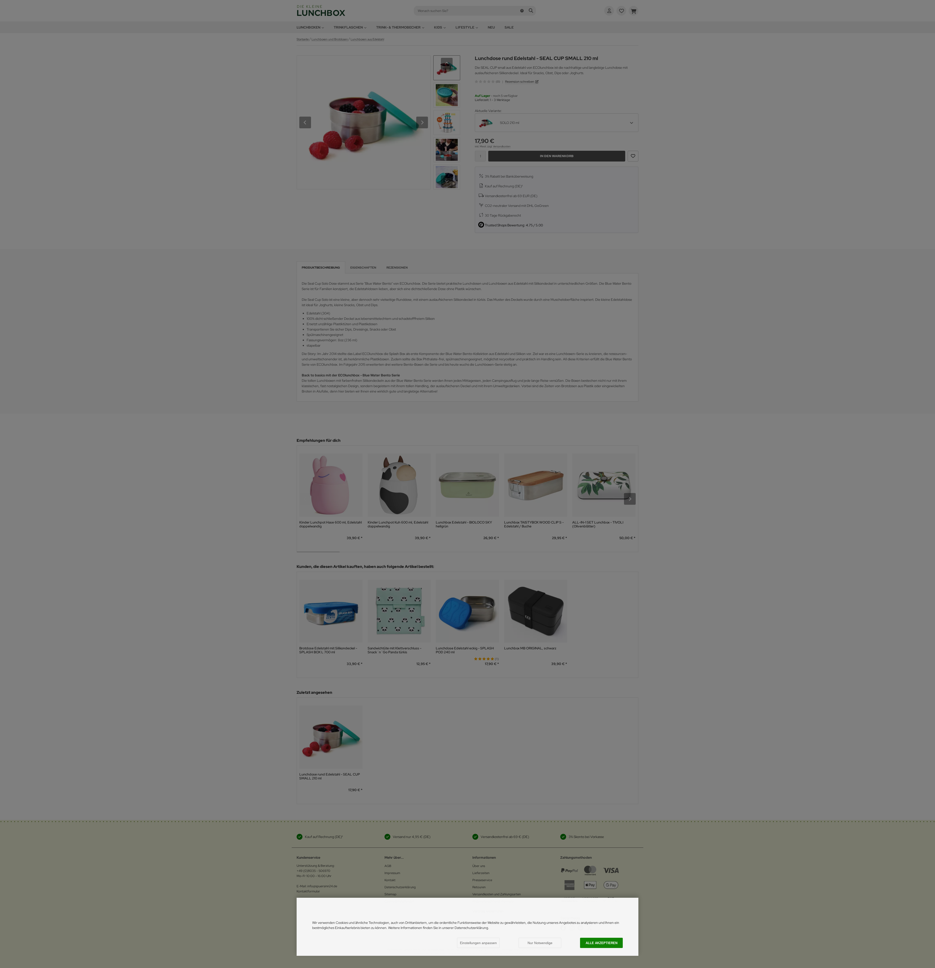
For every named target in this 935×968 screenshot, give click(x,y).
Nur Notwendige (540, 943)
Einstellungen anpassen (478, 943)
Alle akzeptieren (601, 943)
